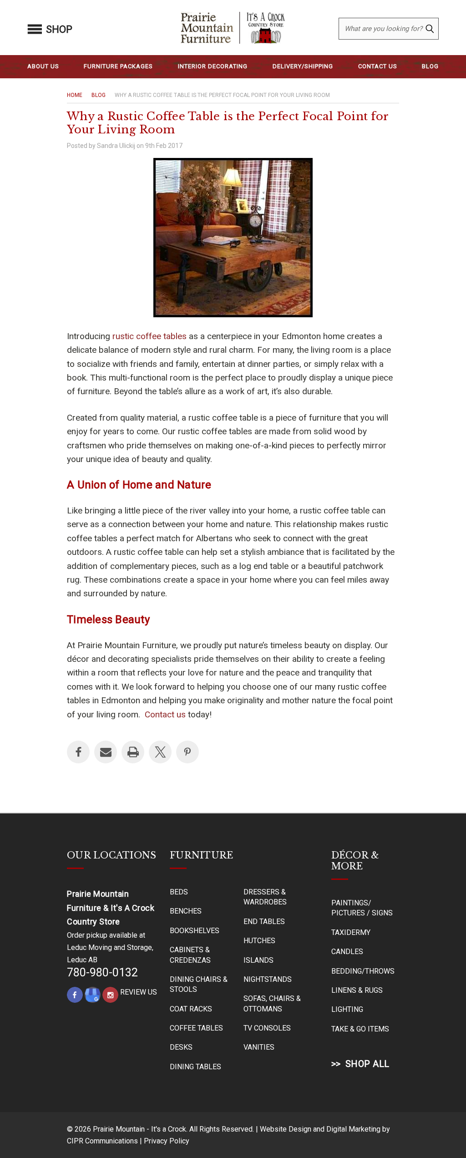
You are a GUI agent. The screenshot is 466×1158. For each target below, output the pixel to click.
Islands (258, 960)
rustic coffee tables (149, 336)
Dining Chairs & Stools (199, 984)
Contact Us (377, 66)
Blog (430, 66)
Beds (179, 892)
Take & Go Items (360, 1029)
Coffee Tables (196, 1028)
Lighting (347, 1009)
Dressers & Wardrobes (265, 897)
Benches (186, 911)
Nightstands (267, 979)
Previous (435, 1129)
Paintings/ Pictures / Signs (362, 908)
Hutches (259, 940)
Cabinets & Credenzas (190, 954)
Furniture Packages (118, 66)
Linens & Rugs (357, 990)
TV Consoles (267, 1028)
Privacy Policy (166, 1141)
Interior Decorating (213, 66)
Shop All (367, 1063)
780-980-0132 (102, 972)
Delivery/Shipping (303, 66)
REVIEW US (138, 992)
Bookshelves (194, 930)
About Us (43, 66)
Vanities (258, 1047)
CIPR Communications (102, 1141)
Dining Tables (195, 1066)
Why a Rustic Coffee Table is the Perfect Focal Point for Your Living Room (227, 123)
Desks (181, 1047)
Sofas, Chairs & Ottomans (272, 1003)
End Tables (264, 921)
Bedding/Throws (363, 971)
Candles (347, 951)
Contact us (165, 714)
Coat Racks (191, 1009)
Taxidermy (350, 932)
